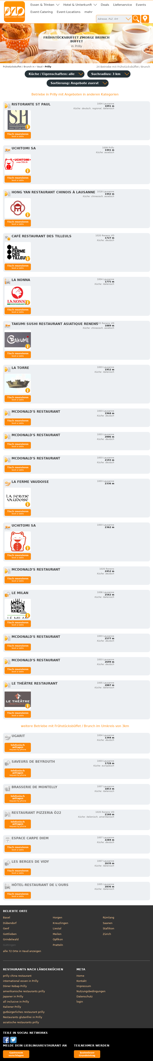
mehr (88, 12)
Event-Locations (68, 12)
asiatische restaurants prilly (21, 1022)
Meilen (57, 934)
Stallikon (108, 928)
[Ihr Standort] (145, 19)
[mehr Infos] (18, 120)
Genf (6, 928)
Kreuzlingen (60, 923)
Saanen (107, 923)
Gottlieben (10, 934)
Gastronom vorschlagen (16, 1053)
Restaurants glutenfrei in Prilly (22, 1017)
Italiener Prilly (12, 1006)
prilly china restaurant (17, 975)
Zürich (107, 934)
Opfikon (58, 939)
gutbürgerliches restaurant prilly (24, 1011)
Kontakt (81, 980)
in (18, 66)
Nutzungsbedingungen (90, 991)
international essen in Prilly (20, 980)
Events (141, 5)
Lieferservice (122, 5)
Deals (105, 5)
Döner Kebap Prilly (15, 986)
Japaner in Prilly (13, 996)
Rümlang (108, 917)
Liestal (57, 928)
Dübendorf (10, 923)
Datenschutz (84, 996)
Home (80, 975)
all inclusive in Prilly (16, 1001)
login (79, 1001)
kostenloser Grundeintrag (87, 1053)
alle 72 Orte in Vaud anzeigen (22, 951)
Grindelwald (11, 939)
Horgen (57, 917)
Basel (6, 917)
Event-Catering (41, 12)
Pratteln (58, 944)
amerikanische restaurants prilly (24, 991)
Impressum (83, 986)
